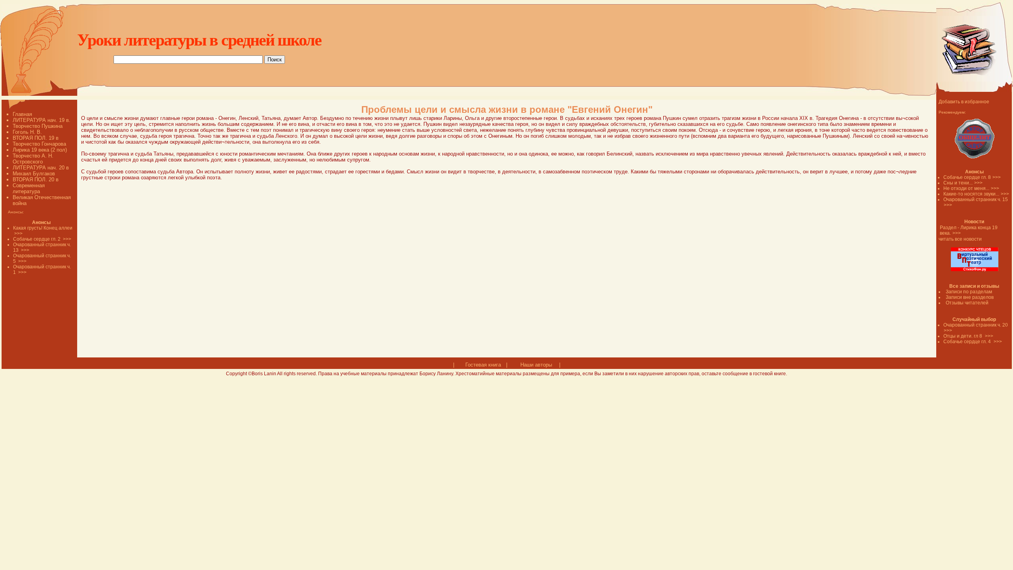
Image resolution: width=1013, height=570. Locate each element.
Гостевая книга (483, 365)
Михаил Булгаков (34, 174)
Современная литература (29, 188)
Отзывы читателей (967, 303)
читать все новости (960, 239)
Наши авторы (536, 365)
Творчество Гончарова (39, 144)
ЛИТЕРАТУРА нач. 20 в (41, 168)
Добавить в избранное (964, 101)
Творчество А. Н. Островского (33, 159)
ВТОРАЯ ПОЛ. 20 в (36, 179)
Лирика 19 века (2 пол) (40, 150)
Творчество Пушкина (38, 126)
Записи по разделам (969, 291)
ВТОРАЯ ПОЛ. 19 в (36, 138)
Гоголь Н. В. (27, 132)
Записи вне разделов (970, 297)
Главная (22, 114)
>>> (996, 177)
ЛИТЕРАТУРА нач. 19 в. (41, 120)
